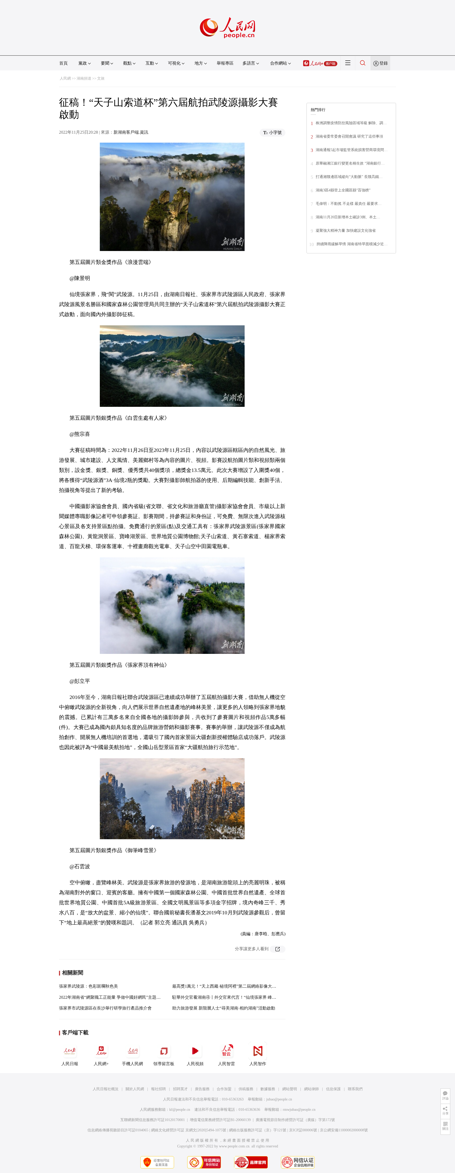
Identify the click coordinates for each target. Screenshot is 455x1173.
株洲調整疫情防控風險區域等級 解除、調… (351, 123)
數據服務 (267, 1089)
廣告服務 (202, 1089)
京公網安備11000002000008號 (344, 1130)
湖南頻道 (84, 78)
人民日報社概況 (105, 1089)
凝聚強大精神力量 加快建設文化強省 (346, 231)
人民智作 (257, 1063)
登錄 (383, 63)
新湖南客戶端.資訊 (130, 132)
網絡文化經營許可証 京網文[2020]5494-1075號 (188, 1130)
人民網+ (101, 1063)
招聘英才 (180, 1089)
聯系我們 (355, 1089)
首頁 (63, 63)
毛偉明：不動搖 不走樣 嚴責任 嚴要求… (349, 204)
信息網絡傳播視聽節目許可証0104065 (117, 1130)
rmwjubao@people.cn (299, 1110)
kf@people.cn (179, 1110)
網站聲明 (289, 1089)
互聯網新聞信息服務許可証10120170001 (152, 1120)
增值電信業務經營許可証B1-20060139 (220, 1120)
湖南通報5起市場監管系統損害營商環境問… (352, 150)
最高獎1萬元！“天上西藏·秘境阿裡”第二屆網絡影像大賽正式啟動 (232, 986)
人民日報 (69, 1063)
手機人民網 (132, 1063)
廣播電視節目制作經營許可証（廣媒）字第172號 (295, 1120)
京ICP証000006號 (303, 1130)
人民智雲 (226, 1063)
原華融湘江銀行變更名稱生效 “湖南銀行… (350, 163)
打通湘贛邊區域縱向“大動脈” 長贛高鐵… (349, 177)
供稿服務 (246, 1089)
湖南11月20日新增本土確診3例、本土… (348, 217)
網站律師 (311, 1089)
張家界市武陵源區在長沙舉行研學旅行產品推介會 (105, 1008)
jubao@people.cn (279, 1099)
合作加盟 (224, 1089)
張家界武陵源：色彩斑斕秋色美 (88, 986)
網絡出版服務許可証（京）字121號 (257, 1130)
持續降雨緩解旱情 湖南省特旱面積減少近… (352, 244)
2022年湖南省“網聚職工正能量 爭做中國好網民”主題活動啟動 (116, 997)
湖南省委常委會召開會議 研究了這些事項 (349, 136)
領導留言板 (163, 1063)
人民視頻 (195, 1063)
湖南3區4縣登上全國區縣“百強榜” (343, 190)
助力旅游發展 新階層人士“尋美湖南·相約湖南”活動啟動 (223, 1008)
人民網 (65, 78)
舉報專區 (225, 63)
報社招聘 (158, 1089)
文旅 (101, 78)
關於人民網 (135, 1089)
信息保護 (333, 1089)
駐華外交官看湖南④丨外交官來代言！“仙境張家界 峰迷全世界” (231, 997)
